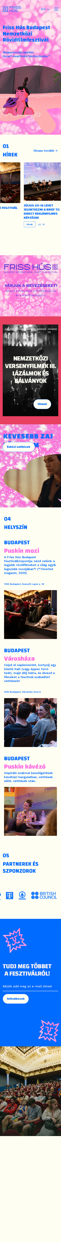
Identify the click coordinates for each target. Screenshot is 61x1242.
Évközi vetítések (18, 447)
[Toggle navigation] (56, 9)
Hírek (25, 224)
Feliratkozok (16, 999)
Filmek (42, 404)
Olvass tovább (43, 150)
